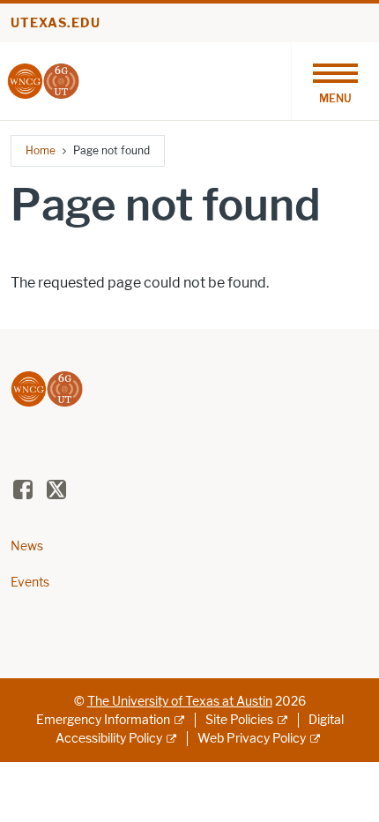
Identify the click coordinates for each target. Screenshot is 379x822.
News (27, 546)
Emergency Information (103, 720)
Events (30, 582)
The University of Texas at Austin (179, 701)
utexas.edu (55, 23)
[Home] (43, 79)
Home (41, 150)
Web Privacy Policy (251, 738)
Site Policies (239, 720)
